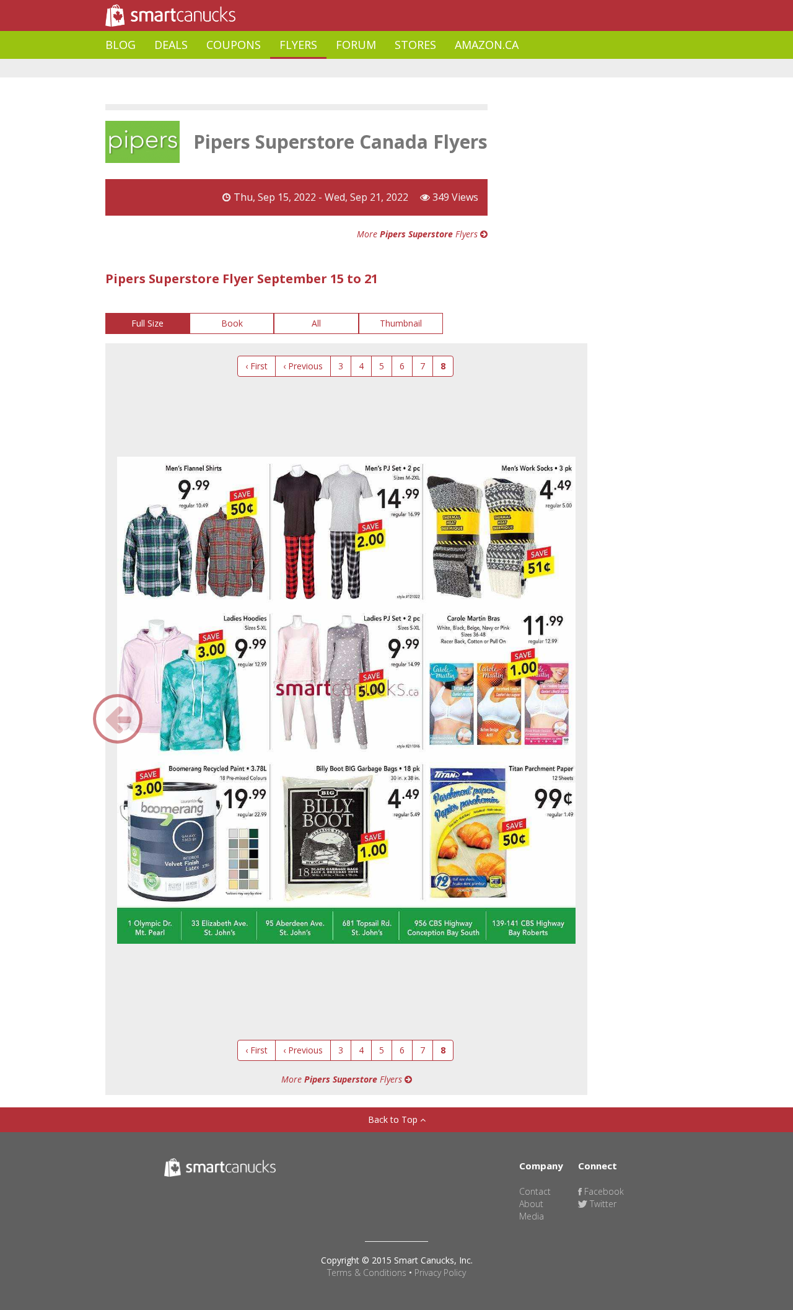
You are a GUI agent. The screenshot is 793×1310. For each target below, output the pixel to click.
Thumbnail (401, 323)
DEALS (171, 44)
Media (531, 1216)
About (531, 1204)
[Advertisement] (330, 68)
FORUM (356, 44)
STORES (415, 44)
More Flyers (418, 234)
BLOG (120, 44)
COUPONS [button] (233, 44)
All (316, 323)
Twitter (601, 1204)
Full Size (147, 323)
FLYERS (298, 44)
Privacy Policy (440, 1272)
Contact (535, 1191)
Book (232, 323)
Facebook (603, 1191)
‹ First (256, 366)
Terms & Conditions (366, 1272)
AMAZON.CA (487, 44)
